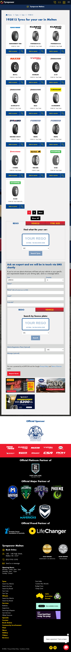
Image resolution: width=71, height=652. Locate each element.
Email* (9, 296)
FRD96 (35, 137)
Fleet (4, 628)
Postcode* (10, 302)
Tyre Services (6, 613)
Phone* (17, 290)
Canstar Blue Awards (41, 584)
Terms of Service (56, 366)
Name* (9, 284)
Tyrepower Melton (37, 7)
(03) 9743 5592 (12, 560)
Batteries (5, 606)
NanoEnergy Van (15, 43)
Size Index (38, 581)
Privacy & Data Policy (13, 649)
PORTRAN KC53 (35, 43)
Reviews (5, 638)
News (4, 630)
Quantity (48, 277)
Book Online (7, 623)
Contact (5, 620)
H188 (56, 168)
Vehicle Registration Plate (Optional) (18, 347)
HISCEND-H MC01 (15, 137)
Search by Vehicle (8, 584)
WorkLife (35, 75)
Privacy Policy (44, 366)
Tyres (4, 581)
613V (56, 75)
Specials (5, 618)
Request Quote (13, 373)
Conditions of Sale (24, 649)
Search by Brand (7, 589)
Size (8, 277)
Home (9, 15)
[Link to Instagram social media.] (55, 647)
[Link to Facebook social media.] (51, 647)
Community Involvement (11, 625)
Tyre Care (5, 591)
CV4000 (15, 168)
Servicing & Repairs (8, 610)
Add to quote (13, 51)
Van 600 (35, 168)
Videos (5, 635)
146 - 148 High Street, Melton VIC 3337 (14, 555)
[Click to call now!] (55, 2)
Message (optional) (13, 353)
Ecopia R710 (15, 106)
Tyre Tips (5, 593)
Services (5, 603)
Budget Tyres (39, 586)
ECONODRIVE (56, 106)
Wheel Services (7, 615)
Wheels (5, 596)
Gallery (5, 633)
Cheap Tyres (39, 588)
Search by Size (7, 586)
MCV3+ (15, 75)
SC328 (15, 199)
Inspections (5, 608)
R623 (35, 106)
